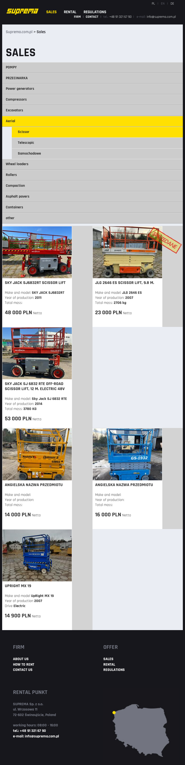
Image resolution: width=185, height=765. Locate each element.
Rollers (11, 175)
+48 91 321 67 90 (120, 17)
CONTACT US (23, 670)
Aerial (10, 121)
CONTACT (92, 17)
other (10, 218)
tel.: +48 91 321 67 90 (29, 731)
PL (153, 4)
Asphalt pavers (17, 197)
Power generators (20, 89)
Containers (14, 207)
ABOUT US (21, 659)
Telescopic (26, 143)
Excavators (14, 110)
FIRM (77, 17)
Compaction (15, 186)
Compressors (16, 100)
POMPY (11, 67)
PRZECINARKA (17, 78)
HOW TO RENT (23, 665)
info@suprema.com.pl (161, 17)
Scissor (23, 132)
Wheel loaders (17, 164)
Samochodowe (29, 154)
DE (172, 4)
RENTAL (70, 12)
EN (163, 4)
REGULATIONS (95, 12)
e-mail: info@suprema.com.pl (36, 736)
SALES (51, 12)
